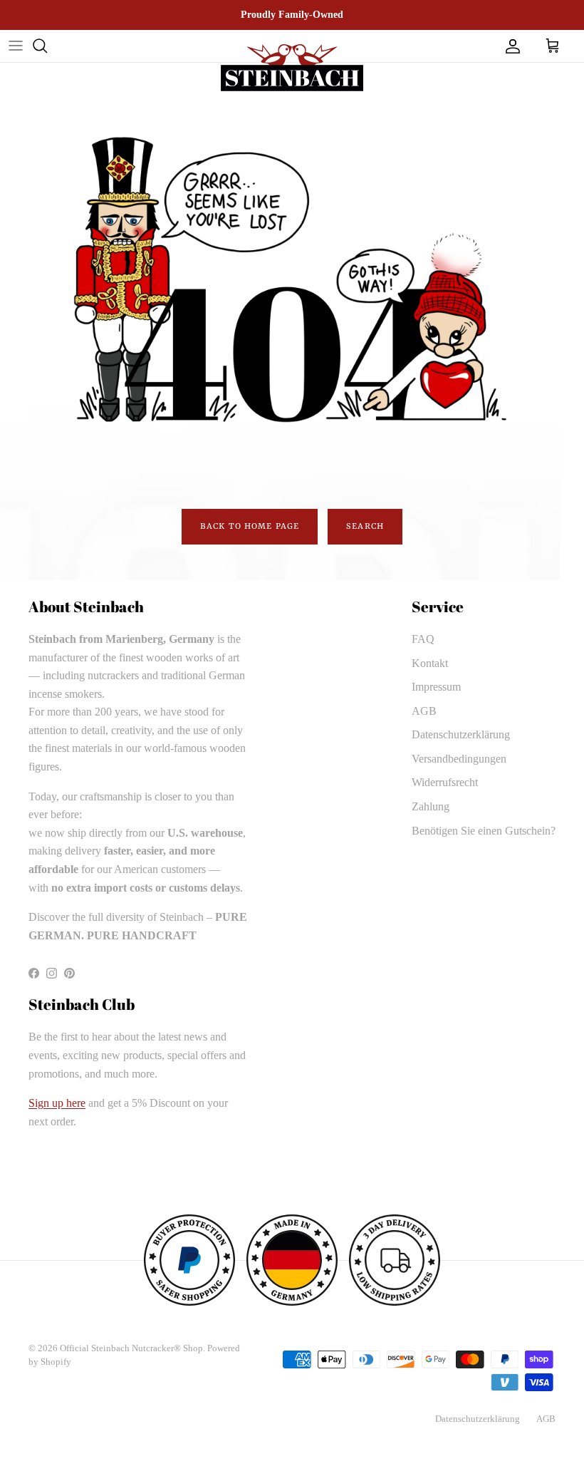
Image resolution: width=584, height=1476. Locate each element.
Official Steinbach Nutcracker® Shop (131, 1348)
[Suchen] (39, 45)
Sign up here (56, 1103)
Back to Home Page (249, 527)
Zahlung (430, 806)
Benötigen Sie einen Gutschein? (484, 831)
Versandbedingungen (459, 759)
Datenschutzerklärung (461, 734)
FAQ (423, 639)
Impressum (436, 687)
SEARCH (365, 527)
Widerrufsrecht (445, 782)
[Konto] (510, 45)
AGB (424, 711)
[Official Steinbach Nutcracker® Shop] (292, 67)
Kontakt (430, 663)
